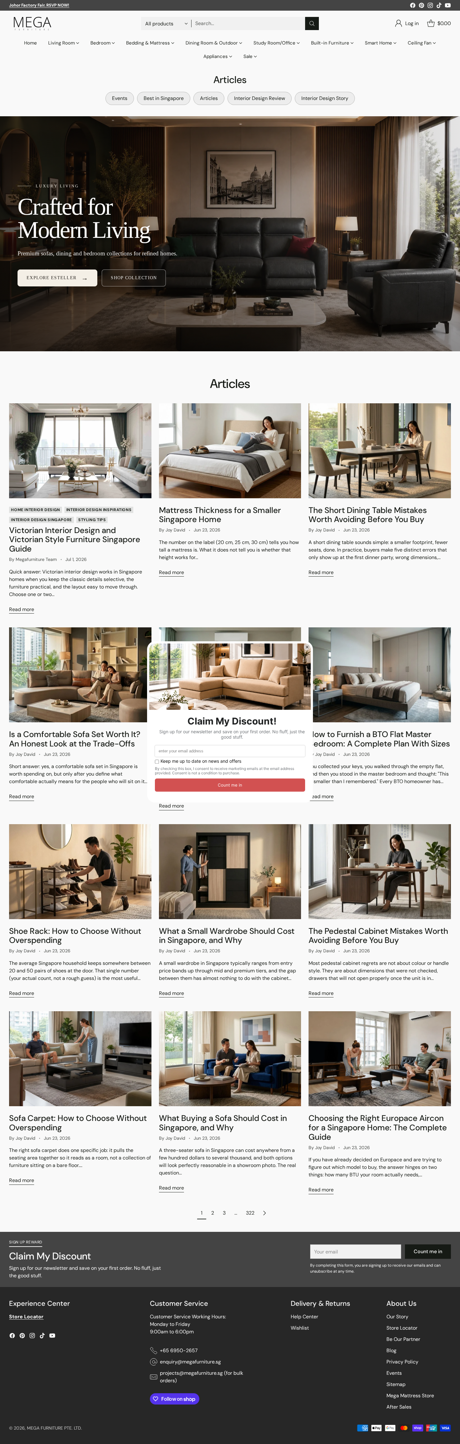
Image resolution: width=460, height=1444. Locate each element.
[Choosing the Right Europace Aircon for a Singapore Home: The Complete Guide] (380, 1058)
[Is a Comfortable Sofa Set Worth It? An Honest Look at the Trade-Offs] (80, 674)
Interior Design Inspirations (98, 509)
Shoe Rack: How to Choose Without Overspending (75, 936)
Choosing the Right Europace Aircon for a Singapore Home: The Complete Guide (378, 1127)
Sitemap (396, 1384)
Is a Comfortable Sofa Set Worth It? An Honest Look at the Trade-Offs (75, 739)
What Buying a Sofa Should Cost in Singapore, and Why (223, 1123)
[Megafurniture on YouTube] (448, 6)
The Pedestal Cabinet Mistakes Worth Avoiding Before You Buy (378, 936)
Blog (391, 1350)
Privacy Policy (402, 1361)
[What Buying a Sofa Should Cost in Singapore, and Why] (230, 1058)
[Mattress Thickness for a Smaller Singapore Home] (230, 450)
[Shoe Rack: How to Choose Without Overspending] (80, 871)
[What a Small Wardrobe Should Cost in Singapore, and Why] (230, 871)
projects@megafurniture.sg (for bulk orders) (201, 1377)
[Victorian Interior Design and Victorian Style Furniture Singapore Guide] (80, 450)
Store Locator (401, 1328)
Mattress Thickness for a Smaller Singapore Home (220, 515)
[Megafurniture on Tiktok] (439, 6)
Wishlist (300, 1328)
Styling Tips (92, 519)
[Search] (312, 23)
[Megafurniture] (32, 23)
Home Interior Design (35, 509)
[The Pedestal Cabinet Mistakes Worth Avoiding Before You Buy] (380, 871)
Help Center (304, 1316)
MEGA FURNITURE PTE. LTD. (54, 1428)
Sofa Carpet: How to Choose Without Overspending (78, 1123)
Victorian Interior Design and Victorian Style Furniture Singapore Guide (74, 539)
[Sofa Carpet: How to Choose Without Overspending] (80, 1058)
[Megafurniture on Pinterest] (421, 6)
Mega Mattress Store (410, 1395)
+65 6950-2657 (179, 1350)
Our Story (397, 1316)
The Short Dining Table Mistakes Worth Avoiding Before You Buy (368, 515)
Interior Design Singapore (41, 519)
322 (250, 1213)
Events (394, 1373)
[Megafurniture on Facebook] (413, 6)
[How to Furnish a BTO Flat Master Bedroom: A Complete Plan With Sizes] (380, 674)
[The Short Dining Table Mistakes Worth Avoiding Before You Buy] (380, 450)
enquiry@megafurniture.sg (190, 1361)
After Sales (398, 1407)
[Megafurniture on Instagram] (430, 6)
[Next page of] (264, 1213)
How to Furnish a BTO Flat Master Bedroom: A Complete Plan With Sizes (379, 739)
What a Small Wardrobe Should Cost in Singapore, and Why (226, 936)
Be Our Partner (403, 1339)
